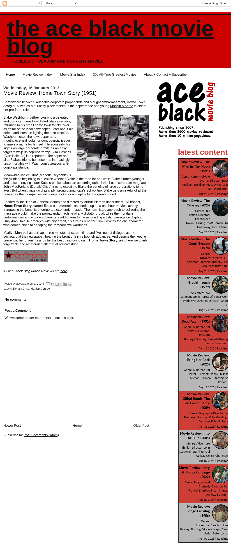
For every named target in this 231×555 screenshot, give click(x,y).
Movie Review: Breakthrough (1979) (198, 282)
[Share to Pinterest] (70, 284)
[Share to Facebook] (65, 284)
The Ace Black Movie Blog (110, 37)
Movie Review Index (38, 74)
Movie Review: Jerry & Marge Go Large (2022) (194, 472)
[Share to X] (61, 284)
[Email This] (53, 284)
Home (10, 74)
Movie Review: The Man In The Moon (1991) (195, 166)
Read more (224, 194)
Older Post (141, 425)
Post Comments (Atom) (41, 435)
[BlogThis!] (57, 284)
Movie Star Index (72, 74)
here (63, 271)
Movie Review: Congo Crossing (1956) (198, 511)
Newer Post (12, 425)
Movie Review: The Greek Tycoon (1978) (195, 244)
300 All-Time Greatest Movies (114, 74)
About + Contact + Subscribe (165, 74)
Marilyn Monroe (121, 106)
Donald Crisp (40, 186)
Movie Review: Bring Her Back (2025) (198, 360)
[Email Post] (48, 283)
